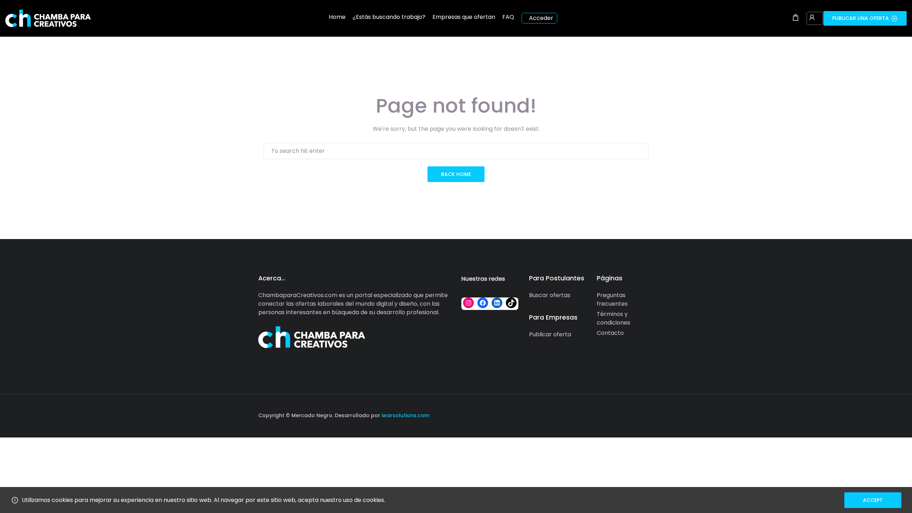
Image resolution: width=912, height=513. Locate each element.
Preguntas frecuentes (612, 299)
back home (456, 174)
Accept (873, 500)
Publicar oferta (550, 334)
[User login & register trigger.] (812, 18)
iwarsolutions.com (404, 415)
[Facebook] (482, 302)
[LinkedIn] (497, 302)
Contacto (610, 333)
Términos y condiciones (613, 318)
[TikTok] (511, 302)
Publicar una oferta (860, 18)
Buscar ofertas (549, 295)
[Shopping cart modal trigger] (795, 18)
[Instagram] (468, 302)
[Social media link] (647, 414)
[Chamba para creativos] (48, 18)
